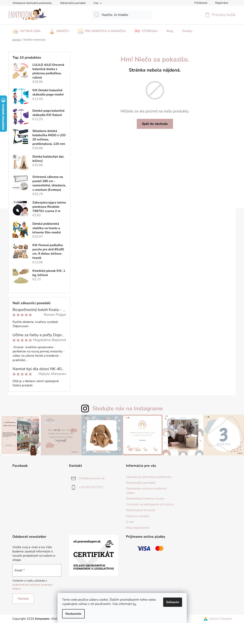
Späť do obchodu (155, 124)
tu (134, 604)
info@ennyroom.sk (92, 478)
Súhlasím (172, 602)
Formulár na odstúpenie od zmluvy (150, 504)
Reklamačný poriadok (73, 3)
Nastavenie (73, 614)
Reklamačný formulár (140, 510)
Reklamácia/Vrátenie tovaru (145, 498)
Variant (23, 599)
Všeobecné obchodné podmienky (32, 3)
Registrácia (221, 3)
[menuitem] (26, 29)
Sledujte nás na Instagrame (127, 408)
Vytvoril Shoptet (220, 619)
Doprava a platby (137, 516)
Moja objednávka (137, 528)
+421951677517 (91, 487)
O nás (130, 522)
